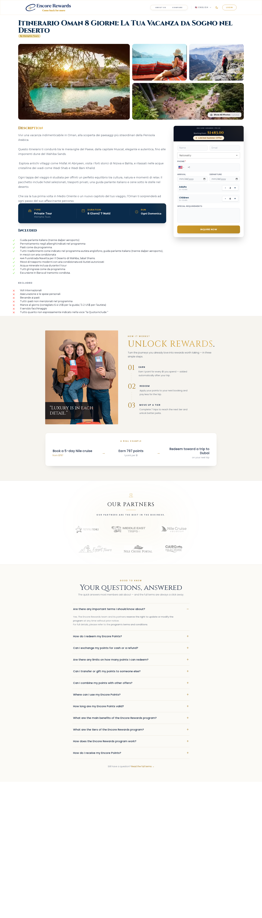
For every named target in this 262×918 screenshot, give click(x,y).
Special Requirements (189, 206)
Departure (216, 174)
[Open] (237, 155)
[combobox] (206, 155)
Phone (181, 161)
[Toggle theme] (217, 7)
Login (229, 7)
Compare (177, 7)
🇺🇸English (201, 7)
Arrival (181, 174)
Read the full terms (142, 766)
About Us (160, 7)
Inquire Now (208, 229)
